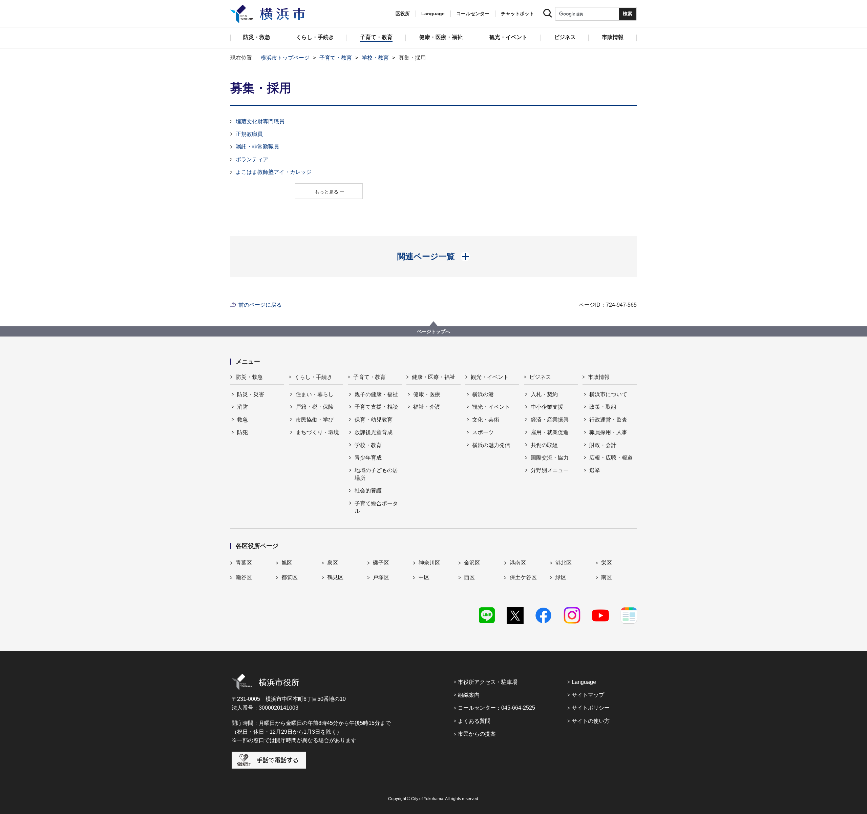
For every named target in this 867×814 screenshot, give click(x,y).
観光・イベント (490, 377)
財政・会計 (602, 445)
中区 (424, 577)
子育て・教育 (335, 58)
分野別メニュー (550, 470)
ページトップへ (433, 331)
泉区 (332, 563)
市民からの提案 (477, 734)
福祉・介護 (426, 407)
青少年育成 (368, 458)
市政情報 (599, 377)
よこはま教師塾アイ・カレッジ (274, 172)
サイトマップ (588, 695)
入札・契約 (544, 394)
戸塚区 (381, 577)
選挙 (594, 470)
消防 (242, 407)
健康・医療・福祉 (433, 377)
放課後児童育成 (374, 432)
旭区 (286, 563)
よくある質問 (474, 721)
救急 (242, 420)
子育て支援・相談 (376, 407)
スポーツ (483, 432)
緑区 (560, 577)
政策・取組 (602, 407)
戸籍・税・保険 (315, 407)
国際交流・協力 (550, 458)
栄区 (606, 563)
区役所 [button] (403, 13)
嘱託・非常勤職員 (257, 146)
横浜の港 (483, 394)
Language (584, 682)
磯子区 (381, 563)
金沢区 (472, 563)
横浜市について (608, 394)
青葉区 (244, 563)
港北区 (563, 563)
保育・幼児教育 (374, 420)
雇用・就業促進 (550, 432)
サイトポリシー (591, 708)
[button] (433, 256)
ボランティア (252, 159)
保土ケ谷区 (523, 577)
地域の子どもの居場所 (376, 474)
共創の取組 (544, 445)
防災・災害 (250, 394)
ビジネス (540, 377)
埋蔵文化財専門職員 (260, 121)
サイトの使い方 (591, 721)
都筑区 (289, 577)
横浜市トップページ (285, 58)
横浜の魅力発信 (491, 445)
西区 (469, 577)
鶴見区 (335, 577)
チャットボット (517, 13)
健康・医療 (426, 394)
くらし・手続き (313, 377)
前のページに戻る (260, 305)
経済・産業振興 (550, 420)
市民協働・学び (315, 420)
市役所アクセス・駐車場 (487, 682)
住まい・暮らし (315, 394)
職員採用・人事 (608, 432)
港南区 (518, 563)
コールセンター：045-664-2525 (496, 708)
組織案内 (469, 695)
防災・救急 (249, 377)
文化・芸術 (485, 420)
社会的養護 (368, 490)
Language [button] (433, 13)
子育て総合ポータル (376, 507)
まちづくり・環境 (317, 432)
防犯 (242, 432)
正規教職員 (249, 134)
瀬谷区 (244, 577)
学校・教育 (375, 58)
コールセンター (472, 13)
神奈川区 (429, 563)
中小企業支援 (547, 407)
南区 (606, 577)
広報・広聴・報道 (611, 458)
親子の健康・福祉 (376, 394)
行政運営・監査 (608, 420)
